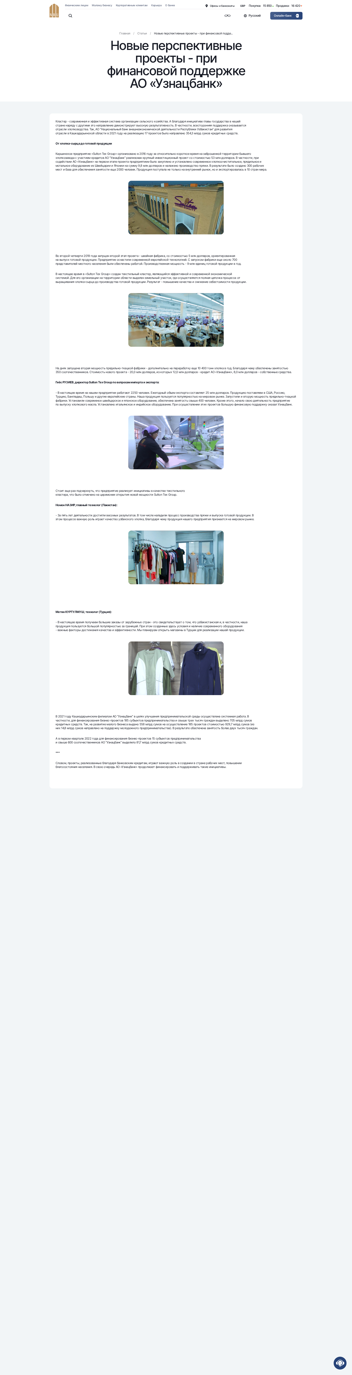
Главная (124, 33)
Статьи (142, 33)
